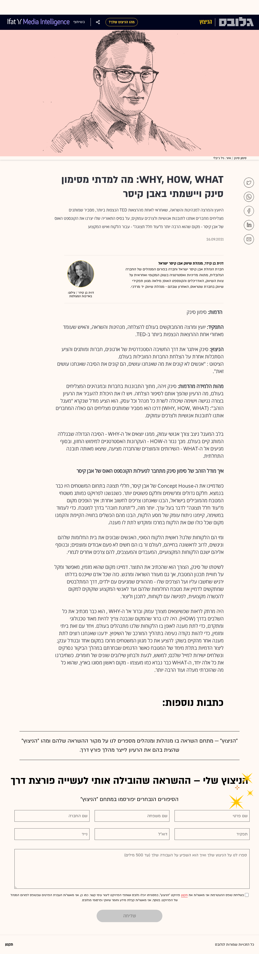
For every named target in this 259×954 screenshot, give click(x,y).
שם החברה (78, 816)
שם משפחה (157, 816)
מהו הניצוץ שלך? (122, 22)
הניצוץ (206, 22)
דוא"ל (162, 834)
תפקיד (242, 834)
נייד (85, 834)
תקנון (184, 895)
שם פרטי (240, 816)
